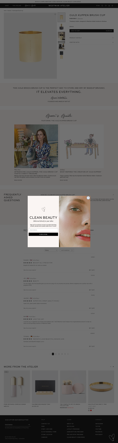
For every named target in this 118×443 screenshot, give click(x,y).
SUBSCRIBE (43, 234)
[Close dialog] (88, 197)
